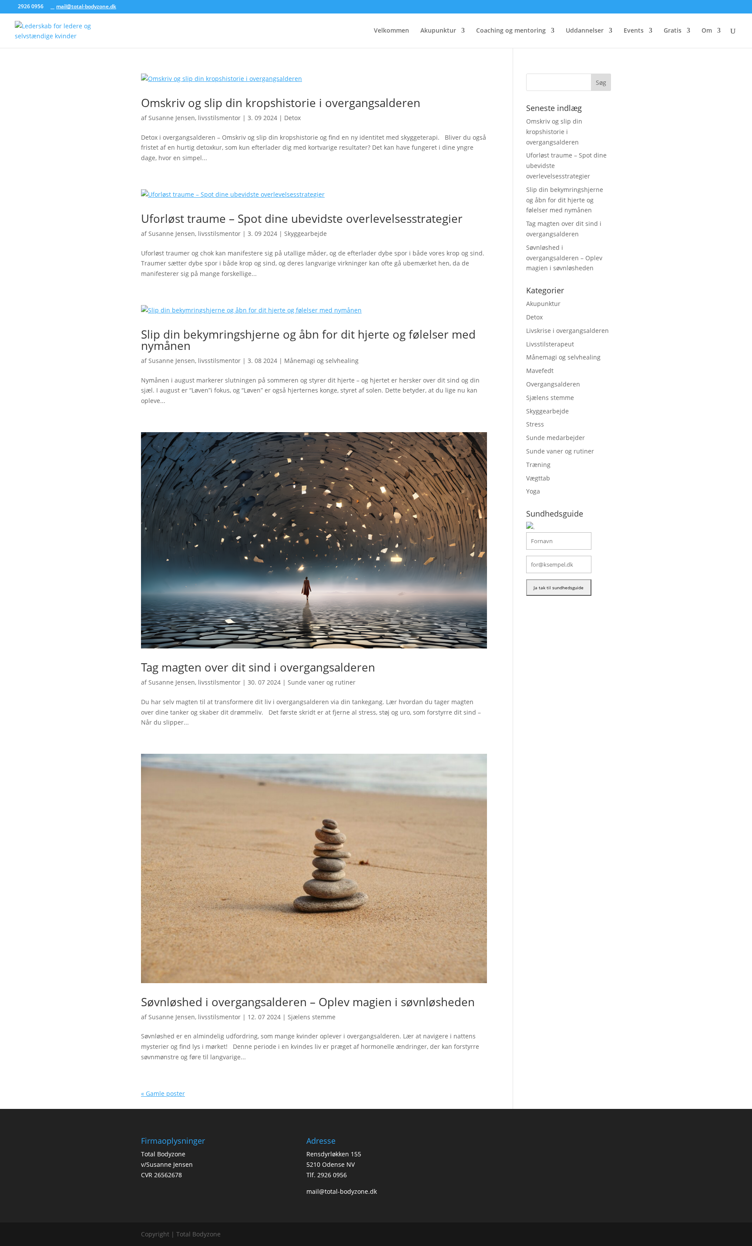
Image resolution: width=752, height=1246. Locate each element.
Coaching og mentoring (511, 30)
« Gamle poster (163, 1093)
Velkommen (391, 30)
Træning (538, 464)
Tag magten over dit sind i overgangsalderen (258, 667)
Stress (535, 424)
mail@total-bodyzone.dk (341, 1191)
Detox (292, 118)
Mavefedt (540, 370)
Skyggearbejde (305, 233)
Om (707, 30)
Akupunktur (438, 30)
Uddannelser (585, 30)
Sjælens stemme (312, 1017)
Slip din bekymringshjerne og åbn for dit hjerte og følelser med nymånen (308, 339)
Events (634, 30)
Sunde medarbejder (555, 437)
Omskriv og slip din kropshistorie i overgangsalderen (280, 103)
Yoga (533, 491)
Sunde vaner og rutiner (322, 682)
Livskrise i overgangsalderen (567, 330)
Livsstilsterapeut (550, 344)
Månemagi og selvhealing (321, 360)
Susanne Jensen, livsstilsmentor (194, 118)
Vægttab (538, 478)
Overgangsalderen (553, 384)
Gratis (673, 30)
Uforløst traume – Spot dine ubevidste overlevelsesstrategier (302, 218)
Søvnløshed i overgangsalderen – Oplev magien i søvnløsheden (308, 1002)
